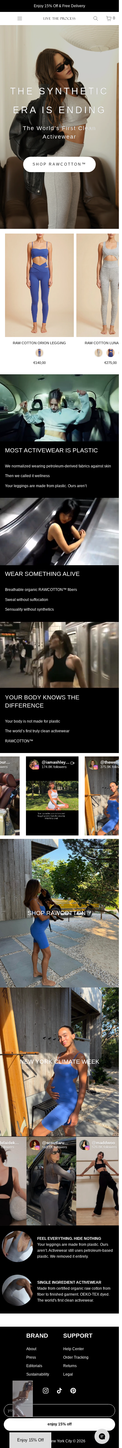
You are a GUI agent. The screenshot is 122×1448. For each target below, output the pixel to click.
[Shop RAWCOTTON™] (59, 913)
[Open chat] (101, 1436)
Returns (70, 1366)
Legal (68, 1374)
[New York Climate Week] (59, 1061)
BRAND (37, 1335)
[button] (41, 795)
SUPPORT (78, 1335)
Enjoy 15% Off (60, 1424)
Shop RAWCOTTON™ (59, 164)
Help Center (73, 1349)
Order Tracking (76, 1357)
